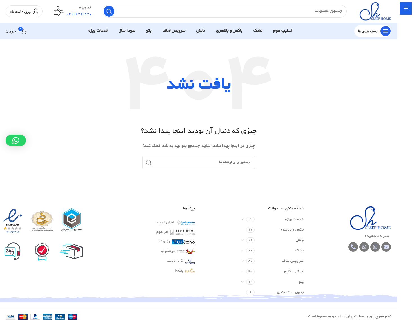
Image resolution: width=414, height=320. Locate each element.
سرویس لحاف (293, 261)
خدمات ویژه (294, 219)
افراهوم (162, 232)
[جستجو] (109, 11)
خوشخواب (168, 251)
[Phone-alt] (353, 247)
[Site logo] (374, 12)
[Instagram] (375, 247)
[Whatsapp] (364, 247)
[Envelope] (386, 247)
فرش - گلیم (294, 272)
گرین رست (175, 261)
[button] (16, 140)
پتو (301, 282)
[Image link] (369, 219)
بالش (300, 240)
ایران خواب (165, 223)
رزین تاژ (164, 242)
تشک (299, 251)
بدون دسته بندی (290, 292)
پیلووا (179, 271)
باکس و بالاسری (292, 230)
